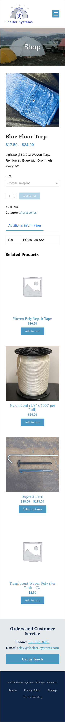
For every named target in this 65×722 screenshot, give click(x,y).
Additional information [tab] (24, 225)
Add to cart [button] (32, 331)
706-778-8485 (39, 642)
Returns (12, 690)
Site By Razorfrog (32, 697)
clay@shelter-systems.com (38, 648)
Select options (32, 509)
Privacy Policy (32, 690)
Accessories (28, 212)
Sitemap (52, 690)
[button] (55, 13)
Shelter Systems (25, 682)
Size (9, 176)
